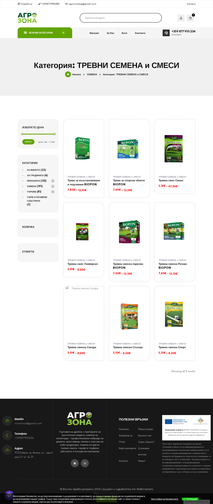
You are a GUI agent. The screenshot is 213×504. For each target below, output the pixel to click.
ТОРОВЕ (31, 192)
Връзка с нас (144, 435)
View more (79, 502)
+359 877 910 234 (183, 31)
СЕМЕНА (92, 75)
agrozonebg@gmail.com (82, 4)
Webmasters (145, 489)
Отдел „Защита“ (146, 442)
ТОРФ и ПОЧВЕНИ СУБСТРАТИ (37, 199)
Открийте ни (26, 4)
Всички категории (40, 33)
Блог (124, 33)
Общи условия (145, 429)
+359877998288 (50, 4)
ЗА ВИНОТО (33, 170)
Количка (123, 461)
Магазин (94, 33)
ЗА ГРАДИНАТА (35, 175)
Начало (76, 74)
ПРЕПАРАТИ (33, 181)
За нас (110, 33)
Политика (124, 429)
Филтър (28, 142)
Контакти (191, 4)
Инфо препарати (127, 448)
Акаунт (141, 461)
